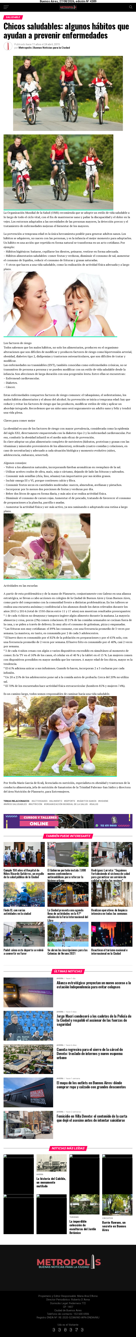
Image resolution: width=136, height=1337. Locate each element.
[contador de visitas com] (68, 1331)
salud (94, 804)
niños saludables (16, 804)
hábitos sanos (87, 801)
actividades (40, 801)
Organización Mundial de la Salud (66, 804)
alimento (56, 801)
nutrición (36, 804)
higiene (104, 801)
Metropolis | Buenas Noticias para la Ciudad (44, 47)
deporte (70, 801)
